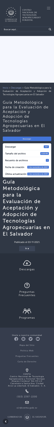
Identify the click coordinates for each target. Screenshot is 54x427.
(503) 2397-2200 (27, 396)
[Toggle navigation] (49, 8)
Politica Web (27, 350)
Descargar (27, 139)
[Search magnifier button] (50, 29)
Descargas (16, 87)
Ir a (27, 248)
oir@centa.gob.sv (27, 407)
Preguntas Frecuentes (27, 356)
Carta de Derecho (27, 361)
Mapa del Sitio (27, 345)
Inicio (5, 87)
